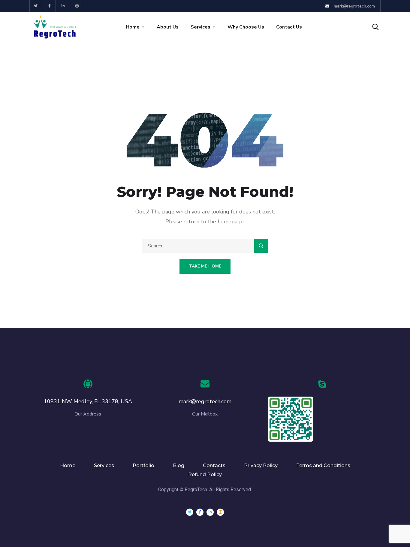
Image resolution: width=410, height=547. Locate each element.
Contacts (214, 465)
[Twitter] (36, 6)
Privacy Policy (261, 465)
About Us (168, 27)
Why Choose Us (246, 27)
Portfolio (143, 465)
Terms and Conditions (323, 465)
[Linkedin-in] (63, 6)
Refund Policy (205, 474)
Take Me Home (205, 266)
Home (133, 27)
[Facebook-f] (50, 6)
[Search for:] (205, 246)
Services (200, 27)
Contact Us (289, 27)
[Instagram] (77, 6)
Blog (178, 465)
